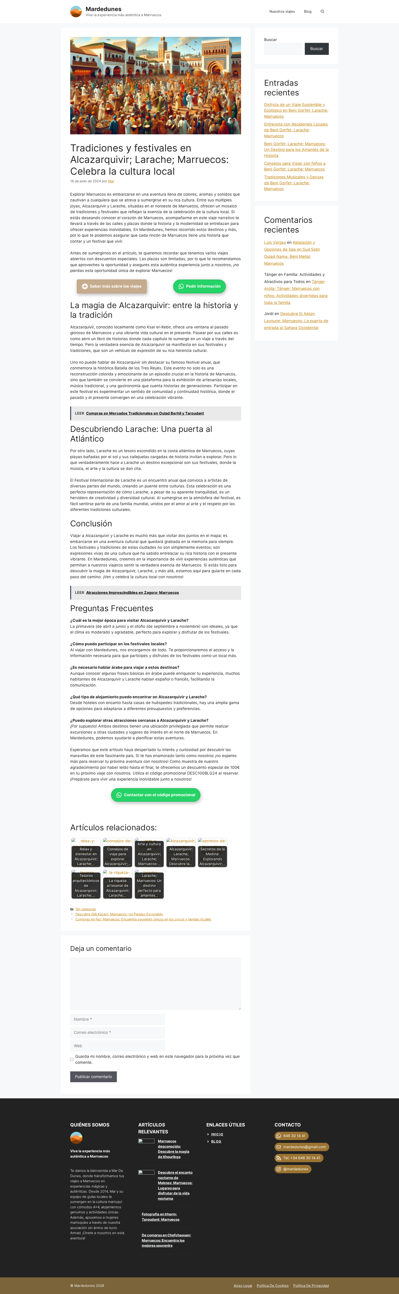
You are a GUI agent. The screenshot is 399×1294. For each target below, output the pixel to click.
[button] (322, 11)
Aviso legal (243, 1285)
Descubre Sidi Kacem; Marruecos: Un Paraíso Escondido (119, 914)
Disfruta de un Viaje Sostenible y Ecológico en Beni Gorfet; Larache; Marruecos (296, 110)
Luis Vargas (275, 242)
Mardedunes (103, 9)
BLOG (216, 1141)
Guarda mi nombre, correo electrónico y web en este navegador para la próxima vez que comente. (157, 1059)
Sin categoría (86, 909)
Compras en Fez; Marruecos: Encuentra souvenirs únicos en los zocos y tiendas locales (143, 919)
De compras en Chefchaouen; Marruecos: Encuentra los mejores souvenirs (166, 1240)
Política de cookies (273, 1285)
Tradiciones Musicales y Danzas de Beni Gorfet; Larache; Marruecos (293, 183)
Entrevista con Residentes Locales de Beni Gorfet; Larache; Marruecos (296, 130)
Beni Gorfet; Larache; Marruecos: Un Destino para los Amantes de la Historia (296, 149)
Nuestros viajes (282, 11)
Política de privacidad (311, 1285)
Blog (307, 11)
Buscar (270, 39)
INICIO (217, 1134)
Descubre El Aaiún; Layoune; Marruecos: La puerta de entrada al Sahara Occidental (296, 320)
